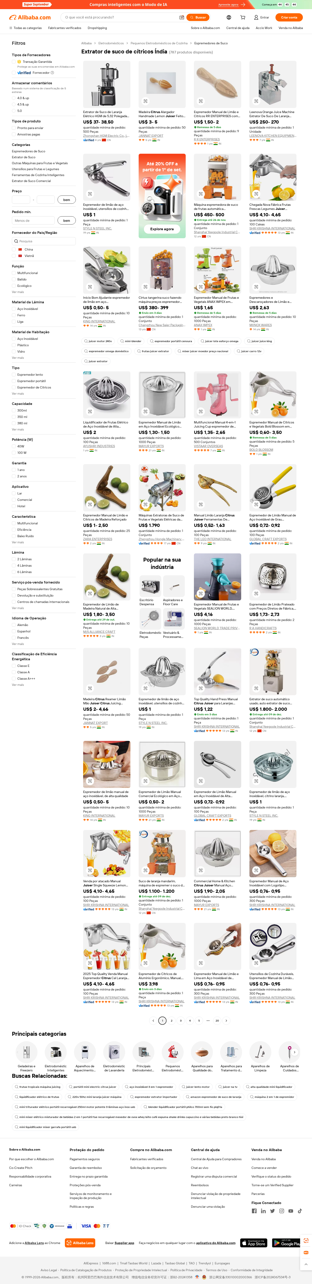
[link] (306, 1241)
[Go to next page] (226, 1021)
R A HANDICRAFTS (263, 628)
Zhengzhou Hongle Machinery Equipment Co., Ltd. (162, 539)
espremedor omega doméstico (109, 351)
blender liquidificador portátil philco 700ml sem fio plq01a (185, 1107)
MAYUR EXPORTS (151, 446)
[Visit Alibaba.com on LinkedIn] (263, 1211)
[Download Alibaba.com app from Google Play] (287, 1242)
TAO (192, 1263)
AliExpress (91, 1263)
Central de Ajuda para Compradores (216, 1159)
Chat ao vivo (199, 1168)
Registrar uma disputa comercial (214, 1176)
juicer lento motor (198, 1086)
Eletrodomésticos (111, 43)
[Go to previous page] (153, 1021)
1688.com (109, 1263)
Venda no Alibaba (263, 1159)
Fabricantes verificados (146, 1159)
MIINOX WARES (260, 325)
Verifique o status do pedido (271, 1176)
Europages (222, 1263)
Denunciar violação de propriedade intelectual (216, 1196)
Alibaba (86, 43)
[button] (182, 17)
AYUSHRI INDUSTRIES (99, 446)
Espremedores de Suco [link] (211, 43)
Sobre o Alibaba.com (24, 1149)
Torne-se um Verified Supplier (272, 1185)
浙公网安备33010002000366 (230, 1277)
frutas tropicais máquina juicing (39, 1086)
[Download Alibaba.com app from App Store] (253, 1242)
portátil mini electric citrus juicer (95, 1086)
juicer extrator (98, 361)
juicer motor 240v (100, 341)
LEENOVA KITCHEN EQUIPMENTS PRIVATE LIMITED (273, 135)
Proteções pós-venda (85, 1185)
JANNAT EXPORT (151, 135)
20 (217, 1020)
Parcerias (258, 1194)
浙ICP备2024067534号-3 (273, 1277)
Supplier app (124, 1243)
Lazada (156, 1263)
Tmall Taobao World (133, 1263)
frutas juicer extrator (155, 351)
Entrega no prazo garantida (89, 1176)
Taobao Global (175, 1263)
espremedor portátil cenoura (173, 341)
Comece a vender (264, 1168)
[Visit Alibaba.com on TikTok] (300, 1211)
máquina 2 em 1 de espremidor (274, 1097)
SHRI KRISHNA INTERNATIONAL (272, 228)
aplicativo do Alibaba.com (215, 1243)
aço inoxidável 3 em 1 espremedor (151, 1086)
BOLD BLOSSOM (261, 450)
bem (66, 200)
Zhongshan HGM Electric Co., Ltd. (106, 135)
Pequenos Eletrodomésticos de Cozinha (159, 43)
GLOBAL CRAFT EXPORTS (268, 539)
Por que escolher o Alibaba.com (31, 1159)
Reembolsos (200, 1185)
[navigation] (44, 532)
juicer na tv (230, 1086)
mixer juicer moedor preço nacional (205, 351)
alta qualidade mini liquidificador (271, 1086)
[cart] (243, 18)
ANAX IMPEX (203, 325)
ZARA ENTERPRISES (97, 539)
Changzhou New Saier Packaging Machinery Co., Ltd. (162, 325)
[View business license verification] (197, 1277)
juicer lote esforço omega (221, 341)
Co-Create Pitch (20, 1168)
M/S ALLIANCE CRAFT (99, 632)
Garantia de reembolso (86, 1168)
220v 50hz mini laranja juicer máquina (97, 1097)
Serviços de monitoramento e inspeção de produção (91, 1196)
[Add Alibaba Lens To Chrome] (80, 1242)
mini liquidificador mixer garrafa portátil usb (47, 1127)
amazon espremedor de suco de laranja (215, 1097)
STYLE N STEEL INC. (97, 228)
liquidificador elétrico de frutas (39, 1097)
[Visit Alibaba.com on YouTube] (290, 1211)
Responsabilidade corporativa (30, 1176)
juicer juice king (262, 341)
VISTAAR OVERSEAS (208, 446)
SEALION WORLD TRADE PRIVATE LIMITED (217, 628)
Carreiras (15, 1185)
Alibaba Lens (34, 1243)
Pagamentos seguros (85, 1159)
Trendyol (204, 1263)
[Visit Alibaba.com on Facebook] (254, 1211)
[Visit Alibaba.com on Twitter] (272, 1211)
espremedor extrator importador (156, 1097)
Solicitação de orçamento (148, 1168)
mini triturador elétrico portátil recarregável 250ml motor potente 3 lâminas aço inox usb (77, 1107)
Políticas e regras (82, 1206)
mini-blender (133, 341)
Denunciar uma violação (208, 1206)
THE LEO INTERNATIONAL (212, 539)
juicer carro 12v (251, 351)
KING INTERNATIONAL (99, 321)
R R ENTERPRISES (207, 139)
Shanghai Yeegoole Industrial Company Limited (217, 232)
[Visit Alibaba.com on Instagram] (281, 1211)
